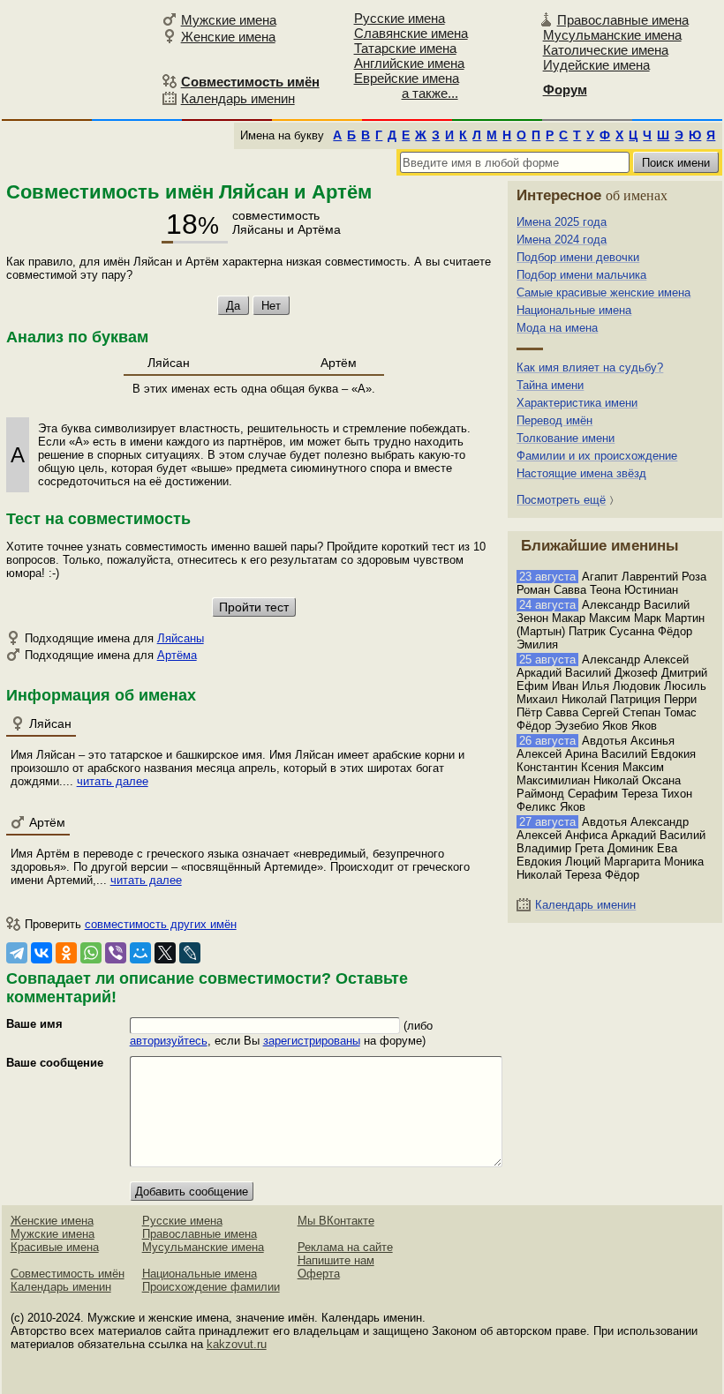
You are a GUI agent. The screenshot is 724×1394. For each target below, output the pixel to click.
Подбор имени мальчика (581, 274)
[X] (165, 952)
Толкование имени (566, 438)
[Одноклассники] (66, 952)
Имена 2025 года (562, 222)
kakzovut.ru (237, 1344)
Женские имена (228, 36)
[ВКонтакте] (41, 952)
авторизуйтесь (168, 1040)
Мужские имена (228, 19)
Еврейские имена (406, 78)
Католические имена (605, 49)
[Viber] (115, 952)
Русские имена (399, 18)
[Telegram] (16, 952)
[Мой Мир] (140, 952)
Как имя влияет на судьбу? (590, 367)
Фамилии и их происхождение (597, 455)
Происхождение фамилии (211, 1286)
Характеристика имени (577, 402)
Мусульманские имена (612, 34)
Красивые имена (55, 1247)
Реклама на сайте (345, 1247)
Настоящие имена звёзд (581, 473)
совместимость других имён (161, 924)
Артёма (177, 655)
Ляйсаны (180, 638)
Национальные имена (574, 310)
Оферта (319, 1273)
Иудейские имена (596, 64)
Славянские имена (411, 33)
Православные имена (623, 19)
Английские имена (409, 63)
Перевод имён (554, 420)
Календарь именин (238, 98)
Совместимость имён (67, 1273)
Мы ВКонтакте (336, 1220)
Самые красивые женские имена (603, 292)
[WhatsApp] (91, 952)
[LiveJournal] (189, 952)
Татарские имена (405, 48)
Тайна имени (550, 385)
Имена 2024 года (562, 239)
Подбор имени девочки (578, 257)
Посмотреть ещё (561, 499)
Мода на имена (557, 327)
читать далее (112, 781)
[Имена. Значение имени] (79, 58)
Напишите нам (336, 1260)
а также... (430, 93)
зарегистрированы (311, 1040)
